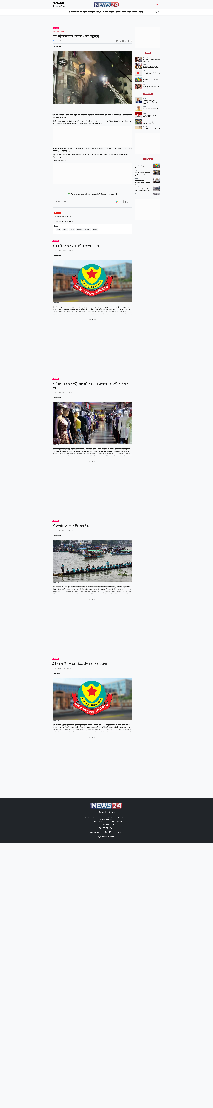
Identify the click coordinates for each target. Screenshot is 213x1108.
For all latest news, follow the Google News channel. (93, 194)
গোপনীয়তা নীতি (106, 832)
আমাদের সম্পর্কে (94, 832)
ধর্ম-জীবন (105, 12)
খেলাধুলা (98, 12)
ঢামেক (58, 229)
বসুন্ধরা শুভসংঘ (126, 12)
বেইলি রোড (80, 229)
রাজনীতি (111, 12)
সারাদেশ (118, 12)
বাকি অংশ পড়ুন (92, 319)
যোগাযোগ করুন (118, 832)
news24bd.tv (57, 161)
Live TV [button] (155, 5)
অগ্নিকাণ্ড (95, 229)
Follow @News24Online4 (65, 221)
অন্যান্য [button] (141, 12)
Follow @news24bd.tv (64, 217)
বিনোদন (135, 12)
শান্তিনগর (72, 229)
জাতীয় (85, 12)
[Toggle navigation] (55, 12)
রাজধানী (65, 229)
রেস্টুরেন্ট (87, 229)
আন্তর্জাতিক (91, 12)
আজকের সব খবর (76, 12)
